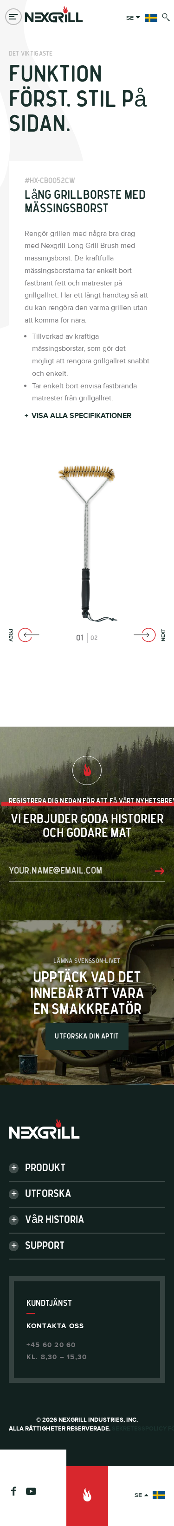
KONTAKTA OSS (55, 1326)
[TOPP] (87, 1496)
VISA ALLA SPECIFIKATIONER (78, 415)
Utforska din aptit (87, 1036)
